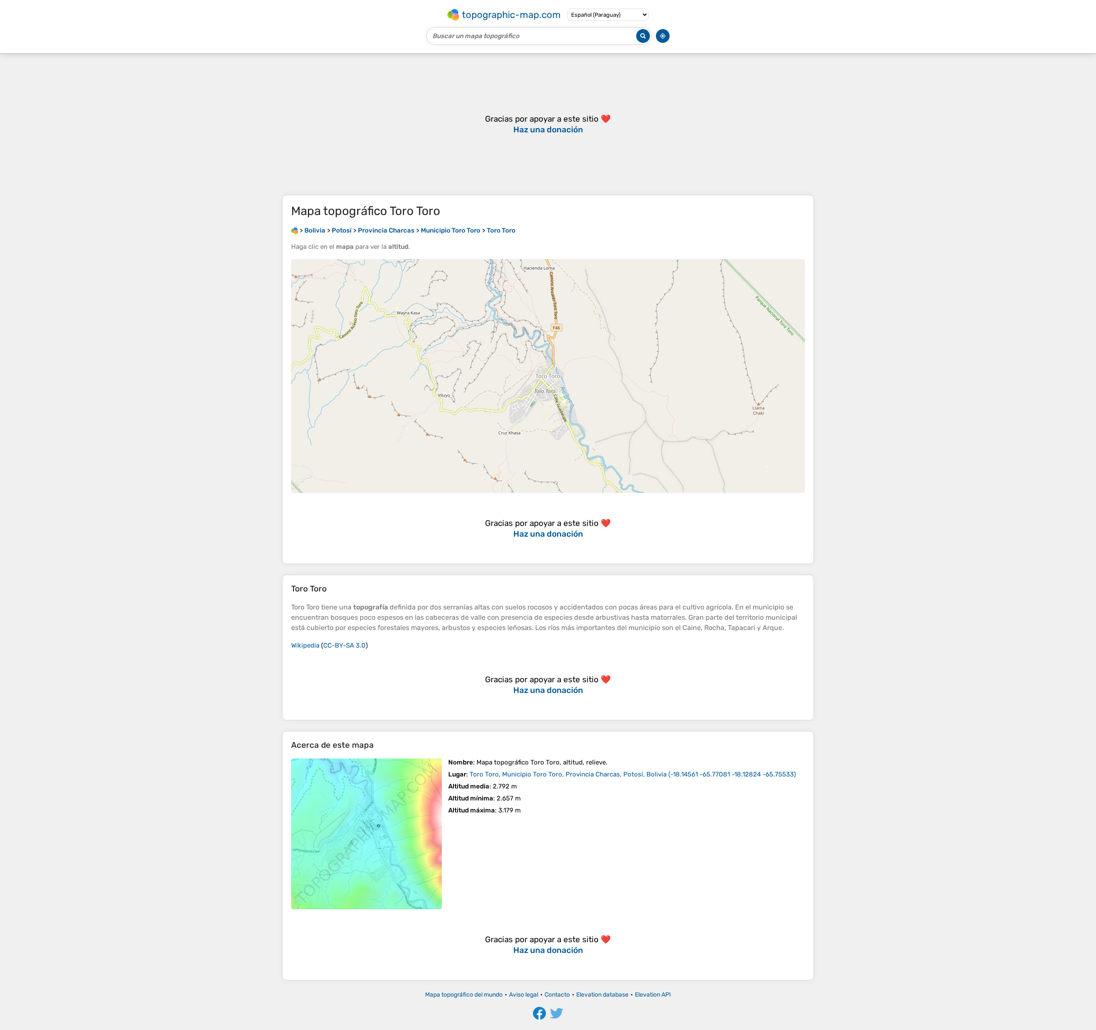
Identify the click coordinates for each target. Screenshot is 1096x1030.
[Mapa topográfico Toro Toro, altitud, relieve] (366, 833)
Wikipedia (305, 645)
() (633, 774)
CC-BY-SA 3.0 (344, 645)
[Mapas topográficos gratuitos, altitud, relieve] (294, 230)
